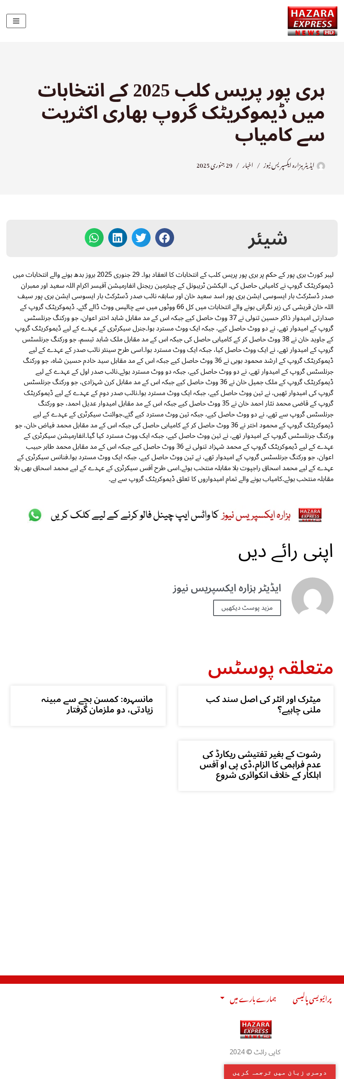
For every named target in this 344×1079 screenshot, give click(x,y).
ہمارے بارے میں (253, 997)
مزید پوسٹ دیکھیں (247, 607)
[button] (164, 237)
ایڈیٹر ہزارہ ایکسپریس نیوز (289, 164)
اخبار (247, 164)
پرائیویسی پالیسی (312, 997)
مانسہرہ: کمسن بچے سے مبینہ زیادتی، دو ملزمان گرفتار (97, 704)
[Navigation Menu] (16, 21)
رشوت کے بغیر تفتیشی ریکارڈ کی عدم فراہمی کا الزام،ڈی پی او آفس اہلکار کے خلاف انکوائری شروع (260, 764)
